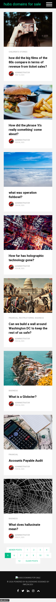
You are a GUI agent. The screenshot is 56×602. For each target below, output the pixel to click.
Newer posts (15, 550)
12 (19, 561)
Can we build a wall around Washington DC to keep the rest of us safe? (28, 328)
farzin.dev (28, 584)
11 (48, 555)
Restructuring (26, 318)
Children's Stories (18, 52)
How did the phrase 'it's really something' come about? (25, 129)
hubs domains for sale (22, 4)
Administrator (22, 72)
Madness (39, 318)
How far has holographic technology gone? (26, 258)
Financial (13, 318)
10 (40, 555)
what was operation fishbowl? (23, 195)
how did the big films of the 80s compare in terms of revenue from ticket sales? (28, 62)
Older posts (32, 561)
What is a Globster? (23, 397)
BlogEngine (31, 582)
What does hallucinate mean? (24, 527)
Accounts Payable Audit (26, 460)
